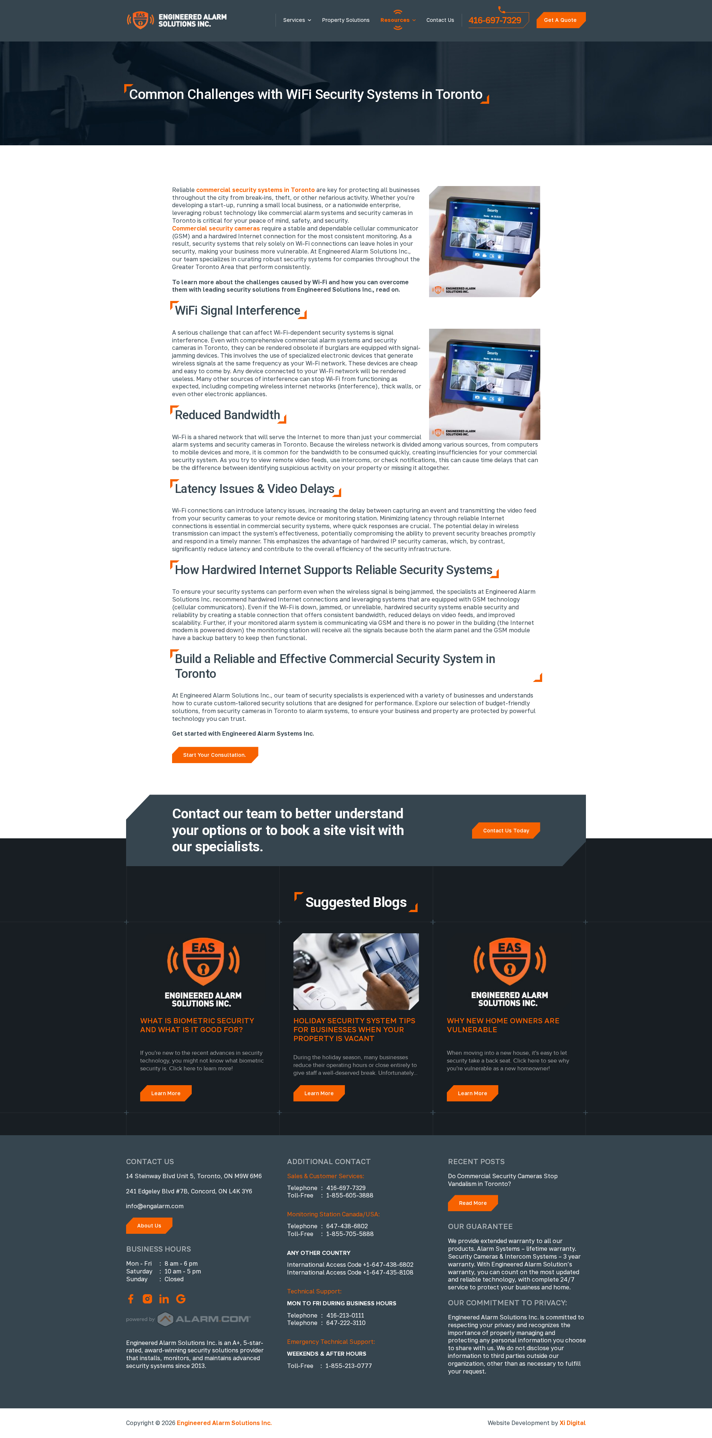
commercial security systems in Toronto (255, 189)
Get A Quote (560, 20)
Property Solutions (346, 20)
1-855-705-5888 (350, 1233)
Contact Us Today (506, 830)
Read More (473, 1203)
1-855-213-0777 (349, 1365)
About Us (149, 1225)
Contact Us (440, 20)
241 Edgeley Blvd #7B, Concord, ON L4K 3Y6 (189, 1191)
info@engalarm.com (155, 1206)
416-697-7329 (494, 20)
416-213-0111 (345, 1315)
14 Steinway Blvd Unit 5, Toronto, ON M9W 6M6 (194, 1176)
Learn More (166, 1093)
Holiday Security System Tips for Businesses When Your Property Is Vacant (354, 1029)
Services (294, 20)
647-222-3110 (346, 1322)
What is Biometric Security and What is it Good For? (197, 1025)
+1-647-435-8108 (388, 1272)
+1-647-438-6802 (388, 1264)
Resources (395, 20)
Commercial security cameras (216, 228)
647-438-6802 (347, 1226)
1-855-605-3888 (349, 1195)
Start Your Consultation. (215, 755)
